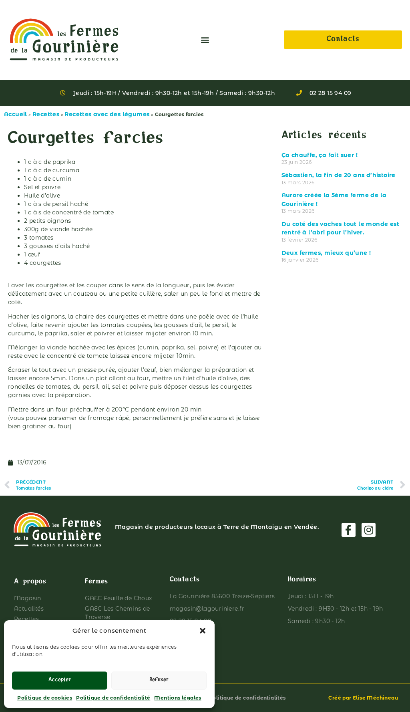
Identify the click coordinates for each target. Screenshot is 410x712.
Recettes (45, 114)
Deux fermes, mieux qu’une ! (326, 252)
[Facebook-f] (349, 530)
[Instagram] (369, 530)
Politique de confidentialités (247, 698)
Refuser (159, 680)
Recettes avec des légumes (106, 114)
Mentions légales (177, 698)
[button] (203, 631)
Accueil (15, 114)
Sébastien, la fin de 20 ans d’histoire (338, 175)
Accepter (59, 680)
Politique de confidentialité (113, 698)
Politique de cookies (44, 698)
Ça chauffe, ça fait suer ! (319, 155)
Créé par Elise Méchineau (363, 698)
